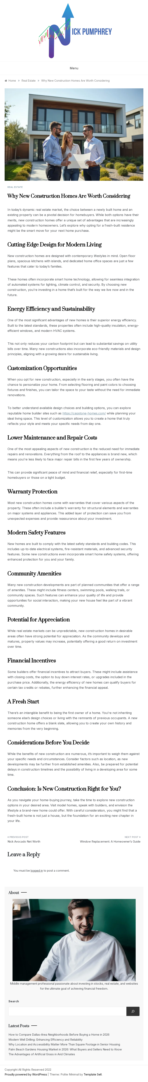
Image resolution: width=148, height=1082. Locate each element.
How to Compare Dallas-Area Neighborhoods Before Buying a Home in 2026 (58, 1034)
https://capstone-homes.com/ (84, 413)
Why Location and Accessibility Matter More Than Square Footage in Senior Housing (64, 1044)
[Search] (133, 1011)
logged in (37, 870)
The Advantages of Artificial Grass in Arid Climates (41, 1054)
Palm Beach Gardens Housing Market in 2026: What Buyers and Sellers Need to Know (65, 1049)
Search (13, 1001)
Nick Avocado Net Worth (24, 841)
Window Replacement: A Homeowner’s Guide (110, 841)
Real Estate (15, 187)
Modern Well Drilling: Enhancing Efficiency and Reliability (45, 1039)
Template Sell (93, 1074)
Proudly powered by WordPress (26, 1074)
